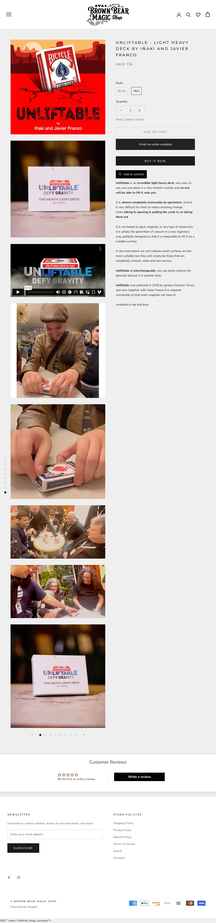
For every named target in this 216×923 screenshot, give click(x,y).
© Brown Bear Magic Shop (34, 901)
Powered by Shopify (24, 907)
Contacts (119, 858)
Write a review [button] (139, 777)
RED (136, 91)
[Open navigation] (8, 14)
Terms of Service (124, 844)
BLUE (122, 91)
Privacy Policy (122, 830)
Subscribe (23, 848)
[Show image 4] (55, 735)
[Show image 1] (40, 735)
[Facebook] (8, 877)
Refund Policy (122, 837)
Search (117, 851)
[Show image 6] (66, 735)
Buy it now (155, 161)
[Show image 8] (76, 735)
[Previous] (32, 735)
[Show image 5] (60, 735)
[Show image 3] (50, 735)
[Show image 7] (71, 735)
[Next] (84, 735)
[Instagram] (18, 877)
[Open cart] (208, 14)
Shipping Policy (123, 823)
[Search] (188, 14)
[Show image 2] (45, 735)
